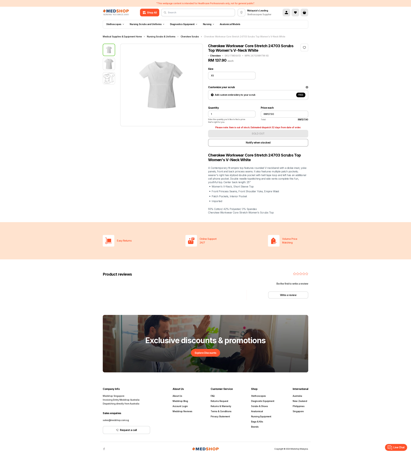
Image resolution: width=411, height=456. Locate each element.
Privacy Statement (220, 416)
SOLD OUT (258, 133)
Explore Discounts (205, 352)
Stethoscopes (113, 24)
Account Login (180, 406)
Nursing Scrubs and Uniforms (146, 24)
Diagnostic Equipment (262, 401)
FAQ (213, 396)
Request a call (128, 430)
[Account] (286, 12)
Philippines (298, 406)
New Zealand (300, 401)
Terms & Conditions (221, 411)
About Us (177, 396)
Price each (267, 107)
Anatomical (257, 411)
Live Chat (399, 447)
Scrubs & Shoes (259, 406)
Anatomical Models (230, 24)
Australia (297, 396)
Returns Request (219, 401)
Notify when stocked (258, 142)
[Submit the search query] (165, 14)
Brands (254, 426)
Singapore (298, 411)
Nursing (207, 24)
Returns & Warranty (221, 406)
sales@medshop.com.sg (116, 420)
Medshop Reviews (182, 411)
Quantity (213, 107)
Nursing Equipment (261, 416)
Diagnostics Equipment (182, 24)
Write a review (288, 295)
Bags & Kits (257, 421)
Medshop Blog (180, 401)
